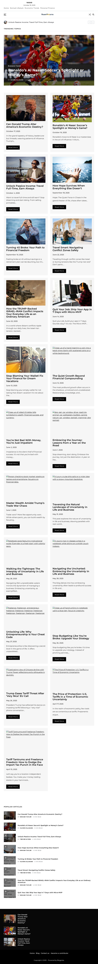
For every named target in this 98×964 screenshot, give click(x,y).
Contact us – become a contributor (54, 953)
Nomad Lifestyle (17, 8)
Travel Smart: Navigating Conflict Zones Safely (68, 249)
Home (6, 8)
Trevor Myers (16, 80)
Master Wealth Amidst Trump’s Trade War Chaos (25, 504)
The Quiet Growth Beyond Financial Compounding (69, 377)
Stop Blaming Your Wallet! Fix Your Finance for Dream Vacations (24, 378)
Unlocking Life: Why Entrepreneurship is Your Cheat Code (25, 634)
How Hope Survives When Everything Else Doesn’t (69, 187)
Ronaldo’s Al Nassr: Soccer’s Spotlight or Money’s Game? (70, 126)
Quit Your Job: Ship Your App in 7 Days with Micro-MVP (72, 311)
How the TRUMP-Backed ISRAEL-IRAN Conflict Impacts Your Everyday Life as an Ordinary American (24, 312)
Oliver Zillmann (26, 828)
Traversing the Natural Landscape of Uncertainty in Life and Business (70, 507)
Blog (38, 953)
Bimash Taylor (25, 817)
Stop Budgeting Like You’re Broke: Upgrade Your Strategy (71, 637)
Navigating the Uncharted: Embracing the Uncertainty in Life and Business (71, 571)
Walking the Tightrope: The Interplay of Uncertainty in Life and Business (25, 571)
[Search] (93, 14)
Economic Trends (32, 8)
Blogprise (60, 960)
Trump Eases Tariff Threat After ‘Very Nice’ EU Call (25, 695)
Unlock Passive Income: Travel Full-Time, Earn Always (25, 187)
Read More (13, 147)
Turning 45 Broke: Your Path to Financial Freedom (25, 249)
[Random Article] (90, 14)
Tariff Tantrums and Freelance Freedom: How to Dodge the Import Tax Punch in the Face (24, 762)
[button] (89, 22)
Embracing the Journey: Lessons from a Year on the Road (69, 443)
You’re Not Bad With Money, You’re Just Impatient (23, 441)
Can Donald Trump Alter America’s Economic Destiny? (24, 125)
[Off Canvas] (5, 14)
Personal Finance (47, 8)
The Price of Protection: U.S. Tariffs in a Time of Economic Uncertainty (70, 697)
